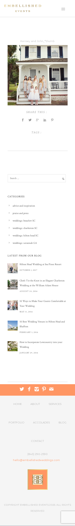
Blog (62, 422)
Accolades (41, 422)
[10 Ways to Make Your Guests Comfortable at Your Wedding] (13, 305)
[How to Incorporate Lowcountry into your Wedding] (13, 346)
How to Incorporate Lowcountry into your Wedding (41, 345)
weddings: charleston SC (25, 228)
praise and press (21, 213)
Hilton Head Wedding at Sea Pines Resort (40, 264)
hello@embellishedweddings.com (36, 460)
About (35, 404)
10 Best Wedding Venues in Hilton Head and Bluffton (42, 324)
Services (55, 404)
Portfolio (16, 422)
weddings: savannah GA (25, 243)
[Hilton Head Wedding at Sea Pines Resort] (13, 268)
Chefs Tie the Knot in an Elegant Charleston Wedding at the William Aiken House (42, 283)
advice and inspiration (24, 206)
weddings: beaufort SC (24, 220)
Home (17, 404)
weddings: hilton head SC (25, 235)
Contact (37, 441)
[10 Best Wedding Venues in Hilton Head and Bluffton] (13, 326)
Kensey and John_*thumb (37, 41)
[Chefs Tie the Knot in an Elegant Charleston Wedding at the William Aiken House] (13, 285)
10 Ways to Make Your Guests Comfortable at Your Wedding (43, 304)
